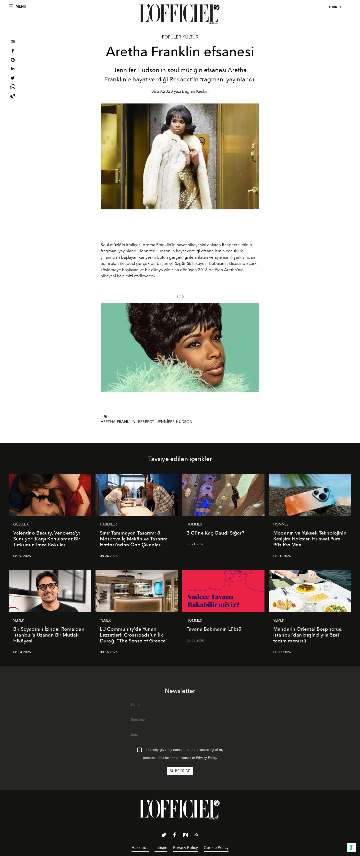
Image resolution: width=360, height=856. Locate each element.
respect (146, 422)
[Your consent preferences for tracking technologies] (351, 847)
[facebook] (13, 51)
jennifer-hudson (174, 422)
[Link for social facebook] (174, 835)
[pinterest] (13, 60)
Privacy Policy (206, 758)
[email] (13, 42)
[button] (253, 347)
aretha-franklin (118, 422)
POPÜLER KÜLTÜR (180, 37)
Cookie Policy (216, 847)
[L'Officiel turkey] (180, 14)
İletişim (161, 847)
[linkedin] (13, 69)
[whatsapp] (13, 87)
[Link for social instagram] (185, 835)
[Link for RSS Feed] (196, 835)
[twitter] (13, 78)
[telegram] (13, 96)
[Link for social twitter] (163, 835)
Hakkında (140, 847)
